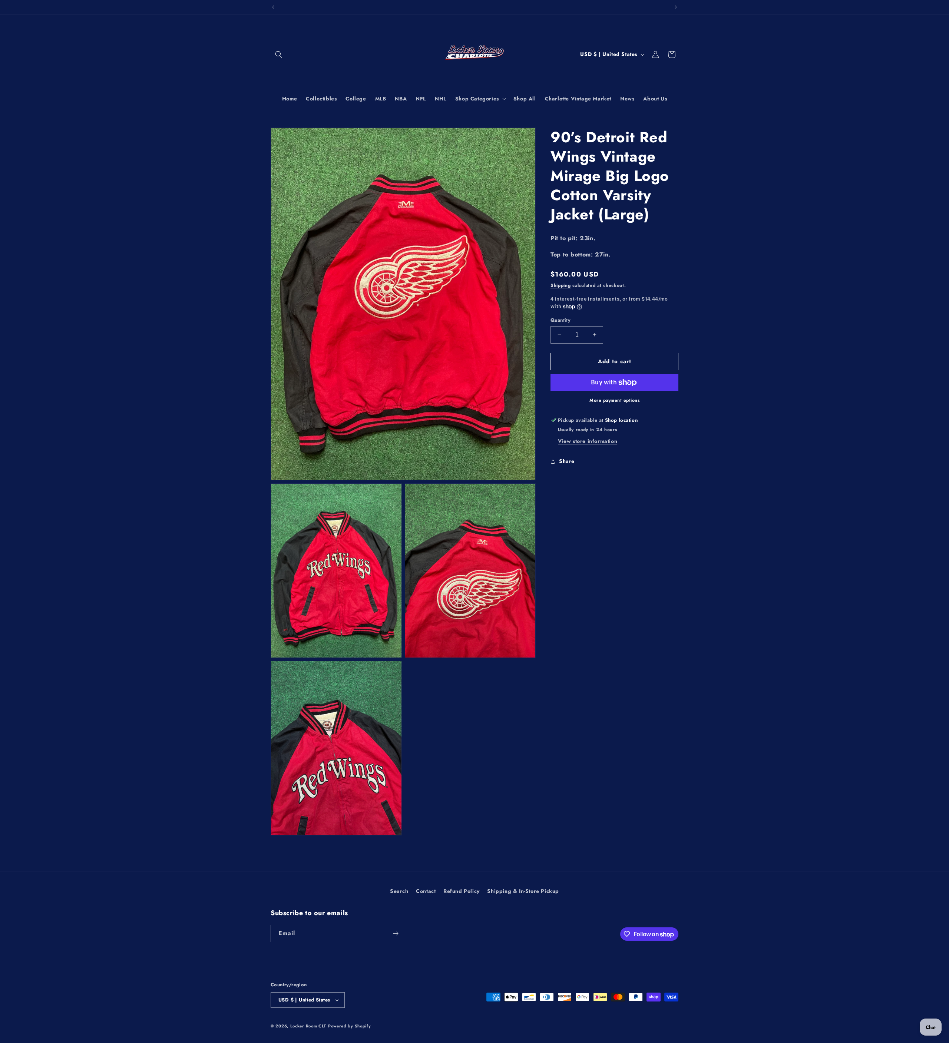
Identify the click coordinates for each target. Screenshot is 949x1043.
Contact (426, 891)
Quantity (560, 320)
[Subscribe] (395, 933)
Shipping (560, 285)
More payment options (614, 400)
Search (399, 891)
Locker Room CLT (308, 1026)
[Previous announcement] (273, 7)
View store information (587, 441)
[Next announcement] (676, 7)
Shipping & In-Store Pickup (523, 891)
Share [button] (567, 461)
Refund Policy (461, 891)
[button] (279, 54)
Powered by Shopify (349, 1026)
